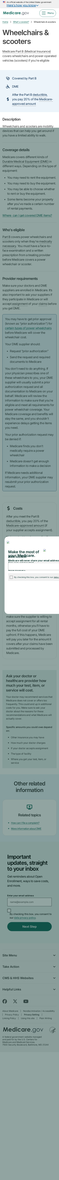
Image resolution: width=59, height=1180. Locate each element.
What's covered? (21, 22)
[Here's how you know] (29, 4)
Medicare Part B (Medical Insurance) (26, 51)
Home (5, 22)
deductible (40, 95)
